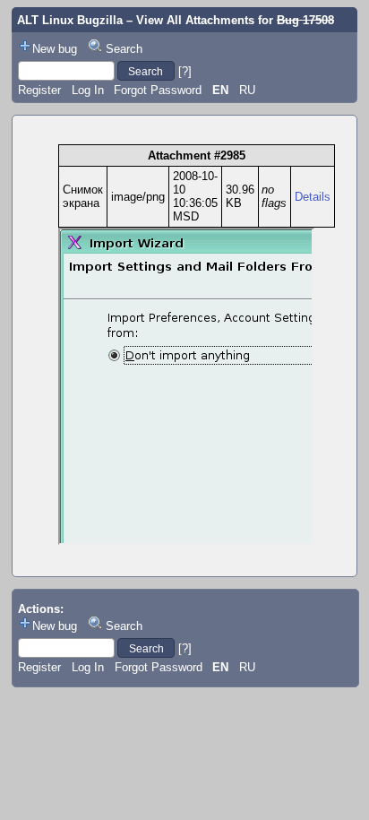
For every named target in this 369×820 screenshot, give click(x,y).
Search (124, 49)
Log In (88, 90)
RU (247, 90)
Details (312, 196)
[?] (185, 71)
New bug (54, 49)
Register (39, 90)
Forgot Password (158, 90)
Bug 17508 (305, 20)
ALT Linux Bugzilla (70, 20)
